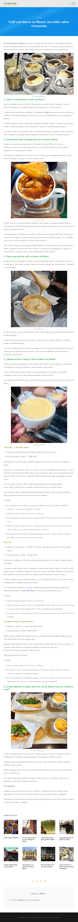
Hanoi (40, 18)
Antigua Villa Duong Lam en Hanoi (10, 866)
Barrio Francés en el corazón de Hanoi (47, 866)
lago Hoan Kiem (29, 590)
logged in (22, 900)
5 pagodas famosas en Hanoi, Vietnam (66, 839)
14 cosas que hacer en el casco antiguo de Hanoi (29, 839)
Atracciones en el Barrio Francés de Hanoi (28, 866)
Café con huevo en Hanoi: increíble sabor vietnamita (66, 866)
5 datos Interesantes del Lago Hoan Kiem (47, 839)
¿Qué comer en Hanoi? (11, 838)
